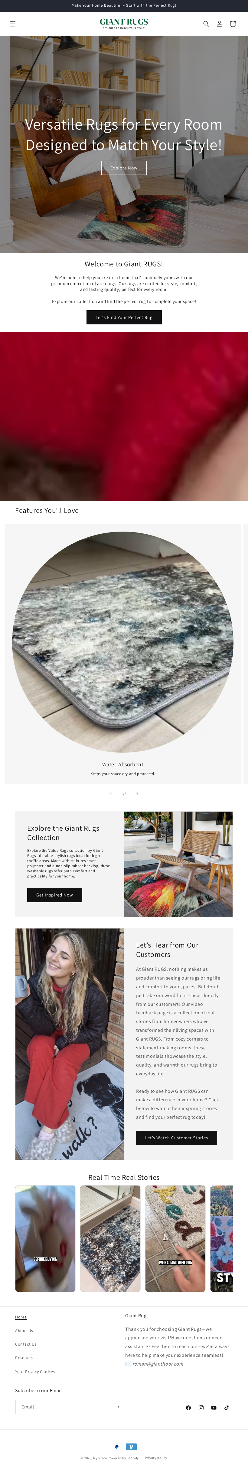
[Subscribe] (117, 1407)
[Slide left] (110, 793)
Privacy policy (156, 1458)
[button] (12, 24)
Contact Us (26, 1344)
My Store (100, 1458)
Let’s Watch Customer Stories (176, 1138)
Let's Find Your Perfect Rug (124, 317)
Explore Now (124, 168)
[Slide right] (137, 793)
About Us (24, 1330)
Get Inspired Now (54, 895)
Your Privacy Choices (35, 1371)
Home (21, 1317)
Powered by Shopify (123, 1458)
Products (24, 1357)
